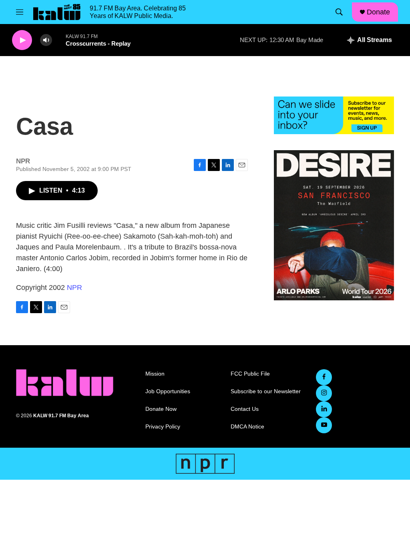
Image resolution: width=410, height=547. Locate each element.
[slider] (59, 40)
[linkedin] (324, 409)
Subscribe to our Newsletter (266, 391)
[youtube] (324, 425)
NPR (74, 288)
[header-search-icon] (339, 12)
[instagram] (324, 393)
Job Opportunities (167, 391)
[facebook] (324, 377)
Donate (378, 12)
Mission (155, 374)
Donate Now (161, 409)
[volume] (46, 40)
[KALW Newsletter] (334, 115)
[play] (22, 40)
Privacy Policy (162, 427)
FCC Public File (250, 374)
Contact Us (245, 409)
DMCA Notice (247, 427)
